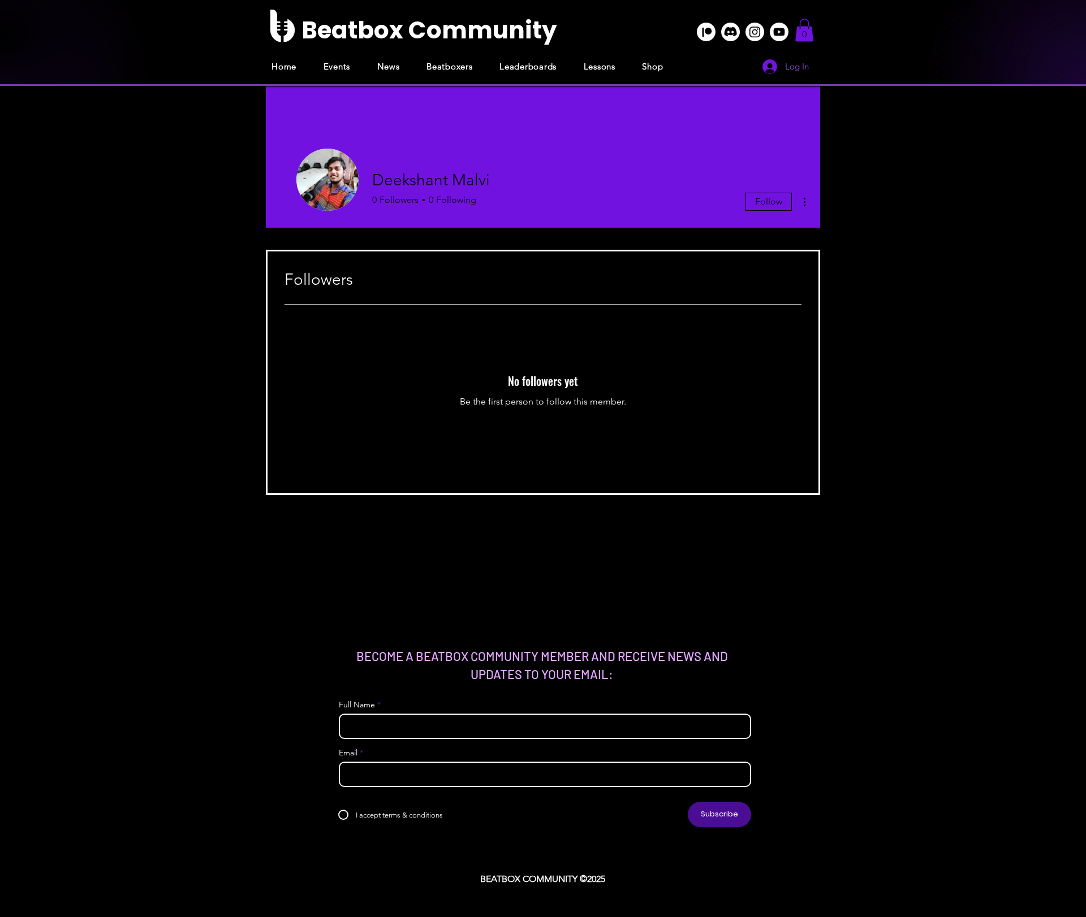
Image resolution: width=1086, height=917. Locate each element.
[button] (804, 30)
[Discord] (730, 32)
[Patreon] (706, 32)
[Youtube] (779, 32)
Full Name (357, 705)
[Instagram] (754, 32)
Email (348, 753)
